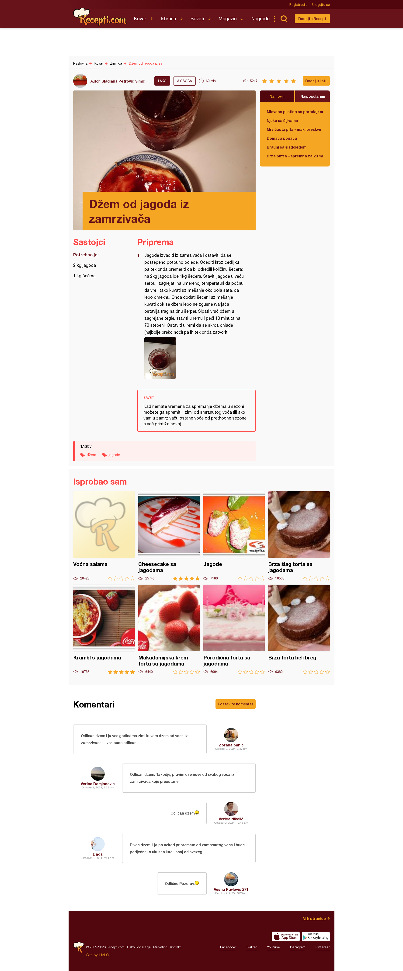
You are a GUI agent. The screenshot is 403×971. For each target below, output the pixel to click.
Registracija (298, 5)
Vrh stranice (314, 918)
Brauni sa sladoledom (286, 147)
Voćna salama (104, 536)
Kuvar (140, 18)
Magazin (228, 18)
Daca (98, 854)
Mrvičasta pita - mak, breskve (294, 129)
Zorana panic (231, 745)
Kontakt (175, 947)
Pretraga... (283, 18)
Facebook (228, 947)
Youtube (273, 947)
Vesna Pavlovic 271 (231, 889)
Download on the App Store (286, 936)
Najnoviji (277, 96)
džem (91, 455)
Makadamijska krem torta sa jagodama (169, 629)
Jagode (234, 536)
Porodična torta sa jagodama (234, 629)
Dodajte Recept (312, 18)
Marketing (160, 947)
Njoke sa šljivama (282, 120)
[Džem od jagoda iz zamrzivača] (194, 358)
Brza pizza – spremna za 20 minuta (295, 156)
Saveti (197, 18)
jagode (114, 455)
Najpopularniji (312, 96)
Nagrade (260, 18)
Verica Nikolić (231, 819)
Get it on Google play (316, 936)
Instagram (297, 947)
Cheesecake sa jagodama (169, 536)
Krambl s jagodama (104, 629)
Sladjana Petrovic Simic (123, 81)
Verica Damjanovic (98, 783)
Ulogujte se (321, 5)
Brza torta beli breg (299, 629)
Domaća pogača (282, 138)
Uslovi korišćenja (139, 947)
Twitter (251, 947)
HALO (104, 955)
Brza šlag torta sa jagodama (299, 536)
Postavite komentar (235, 704)
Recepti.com (100, 17)
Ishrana (168, 18)
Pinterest (323, 947)
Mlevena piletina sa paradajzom (295, 111)
